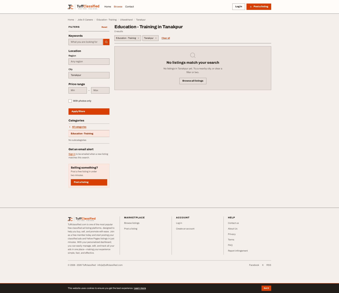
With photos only (82, 101)
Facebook (254, 265)
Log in (238, 6)
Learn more (140, 288)
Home (107, 6)
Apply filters (78, 111)
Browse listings (131, 223)
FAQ (230, 245)
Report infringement (238, 251)
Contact (129, 6)
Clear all (166, 38)
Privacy (232, 234)
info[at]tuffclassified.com (110, 265)
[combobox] (86, 42)
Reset (104, 27)
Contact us (233, 223)
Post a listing (81, 182)
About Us (232, 229)
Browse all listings (192, 81)
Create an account (185, 229)
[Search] (106, 42)
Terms (231, 239)
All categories (79, 127)
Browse (118, 6)
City (71, 69)
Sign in (72, 154)
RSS (268, 265)
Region (72, 56)
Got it (266, 288)
